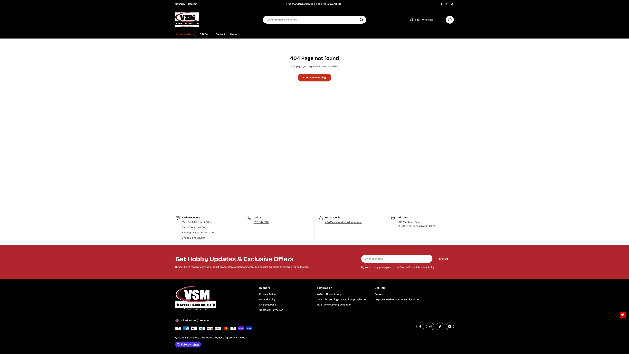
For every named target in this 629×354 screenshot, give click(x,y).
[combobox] (314, 20)
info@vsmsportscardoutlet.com (343, 222)
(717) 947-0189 (261, 222)
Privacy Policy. (426, 267)
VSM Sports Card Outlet (199, 337)
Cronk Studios (237, 337)
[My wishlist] (440, 19)
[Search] (361, 20)
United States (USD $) (193, 320)
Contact (192, 3)
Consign (180, 3)
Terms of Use (407, 267)
